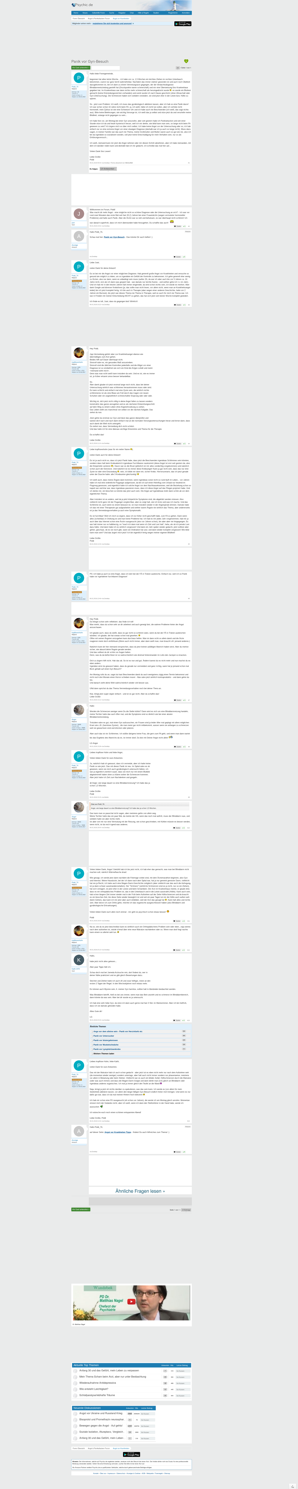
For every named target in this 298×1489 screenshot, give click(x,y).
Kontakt (95, 1473)
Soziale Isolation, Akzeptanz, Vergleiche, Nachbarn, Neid (111, 1431)
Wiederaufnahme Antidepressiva (97, 1382)
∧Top (292, 1486)
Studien (156, 13)
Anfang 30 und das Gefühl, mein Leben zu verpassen (109, 1370)
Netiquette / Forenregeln (155, 1473)
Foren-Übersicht (79, 1448)
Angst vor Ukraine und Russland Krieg (100, 1413)
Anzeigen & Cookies (133, 1473)
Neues (85, 13)
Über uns (103, 1473)
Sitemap (167, 1473)
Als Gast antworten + (80, 68)
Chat (132, 13)
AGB (143, 1473)
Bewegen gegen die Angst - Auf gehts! (101, 1425)
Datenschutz (121, 1473)
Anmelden (186, 13)
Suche (111, 13)
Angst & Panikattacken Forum (99, 1448)
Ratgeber (122, 13)
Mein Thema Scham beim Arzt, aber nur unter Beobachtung (112, 1376)
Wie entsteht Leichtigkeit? (93, 1389)
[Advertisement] (140, 849)
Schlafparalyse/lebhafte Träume (97, 1395)
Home (76, 13)
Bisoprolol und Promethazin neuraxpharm (102, 1419)
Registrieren (173, 13)
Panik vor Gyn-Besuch (89, 61)
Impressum (111, 1473)
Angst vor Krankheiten (121, 1448)
